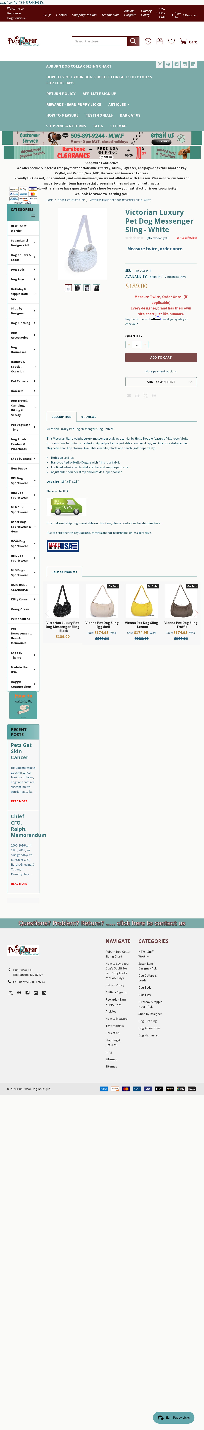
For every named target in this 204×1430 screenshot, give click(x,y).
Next (196, 613)
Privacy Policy (146, 13)
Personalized (20, 619)
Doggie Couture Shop (21, 684)
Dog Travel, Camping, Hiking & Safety (19, 408)
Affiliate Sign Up (99, 93)
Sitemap (118, 125)
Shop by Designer (17, 310)
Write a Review (187, 238)
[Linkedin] (193, 64)
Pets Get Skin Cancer (21, 751)
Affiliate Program (130, 13)
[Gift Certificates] (160, 41)
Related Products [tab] (64, 572)
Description (62, 417)
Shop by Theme (16, 655)
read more (19, 801)
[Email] (128, 395)
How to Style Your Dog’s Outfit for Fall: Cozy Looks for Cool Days (99, 79)
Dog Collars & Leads (21, 257)
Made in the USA (19, 669)
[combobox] (105, 41)
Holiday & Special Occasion (18, 366)
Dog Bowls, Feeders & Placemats (19, 444)
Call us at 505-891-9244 (29, 982)
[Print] (137, 395)
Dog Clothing (20, 323)
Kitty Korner (20, 599)
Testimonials (110, 15)
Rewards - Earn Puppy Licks (73, 104)
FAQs (47, 15)
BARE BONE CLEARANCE (19, 587)
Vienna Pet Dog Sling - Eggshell (102, 625)
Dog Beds (18, 269)
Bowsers (17, 391)
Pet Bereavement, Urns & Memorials (21, 636)
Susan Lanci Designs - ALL (20, 242)
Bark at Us (130, 115)
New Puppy (19, 468)
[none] (82, 244)
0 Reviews (88, 417)
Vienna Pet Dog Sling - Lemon (141, 625)
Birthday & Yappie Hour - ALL (20, 294)
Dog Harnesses (18, 349)
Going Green (20, 609)
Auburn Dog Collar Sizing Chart (78, 66)
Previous (47, 613)
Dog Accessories (19, 335)
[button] (102, 138)
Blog (98, 125)
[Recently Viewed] (149, 41)
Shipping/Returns (84, 15)
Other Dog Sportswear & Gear (21, 526)
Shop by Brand (21, 459)
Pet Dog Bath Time (20, 427)
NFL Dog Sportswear (19, 480)
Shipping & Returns (66, 125)
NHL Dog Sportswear (19, 558)
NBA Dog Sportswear (19, 495)
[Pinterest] (168, 64)
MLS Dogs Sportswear (19, 572)
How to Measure (62, 115)
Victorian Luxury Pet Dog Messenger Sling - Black (62, 627)
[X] (159, 64)
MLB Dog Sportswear (19, 509)
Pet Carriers (19, 381)
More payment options (161, 371)
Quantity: (134, 336)
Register (191, 15)
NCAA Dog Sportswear (19, 543)
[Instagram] (184, 64)
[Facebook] (176, 64)
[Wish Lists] (172, 41)
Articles (117, 104)
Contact (61, 15)
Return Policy (61, 93)
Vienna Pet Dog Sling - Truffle (181, 625)
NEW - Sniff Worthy (18, 228)
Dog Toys (18, 279)
